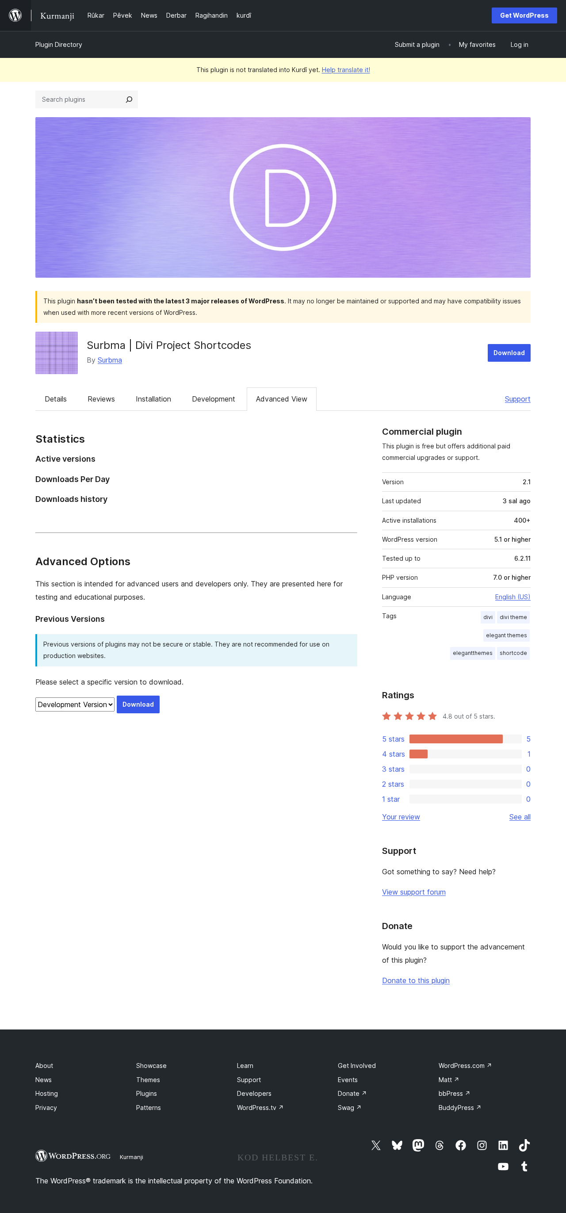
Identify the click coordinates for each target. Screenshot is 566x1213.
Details (56, 398)
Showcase (151, 1065)
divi (488, 617)
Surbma (110, 360)
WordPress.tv (260, 1107)
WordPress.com (465, 1065)
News (43, 1079)
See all (520, 816)
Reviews (101, 398)
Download (509, 352)
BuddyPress (460, 1107)
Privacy (46, 1107)
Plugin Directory (58, 44)
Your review (401, 816)
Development (213, 398)
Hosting (46, 1093)
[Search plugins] (129, 99)
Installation (153, 398)
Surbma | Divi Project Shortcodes (169, 345)
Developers (254, 1093)
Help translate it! (346, 69)
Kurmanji (131, 1156)
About (44, 1065)
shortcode (513, 653)
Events (348, 1079)
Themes (148, 1079)
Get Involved (357, 1065)
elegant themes (506, 635)
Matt (449, 1079)
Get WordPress (524, 15)
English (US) (513, 597)
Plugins (146, 1093)
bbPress (454, 1093)
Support (518, 398)
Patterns (148, 1107)
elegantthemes (473, 653)
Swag (350, 1107)
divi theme (513, 617)
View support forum (414, 892)
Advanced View (281, 398)
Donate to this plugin (416, 980)
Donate (352, 1093)
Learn (245, 1065)
